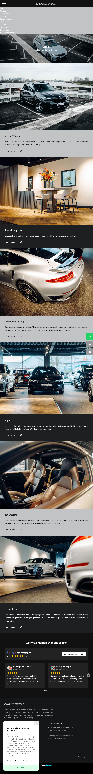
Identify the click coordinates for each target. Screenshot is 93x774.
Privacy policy (83, 757)
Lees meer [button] (11, 684)
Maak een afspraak (7, 32)
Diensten (3, 16)
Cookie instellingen (13, 761)
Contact (3, 27)
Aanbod (3, 11)
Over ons (3, 22)
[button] (4, 675)
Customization (6, 19)
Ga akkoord (21, 768)
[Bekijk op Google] (9, 668)
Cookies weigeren (29, 761)
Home (2, 8)
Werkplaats (4, 13)
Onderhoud (4, 30)
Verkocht (3, 24)
